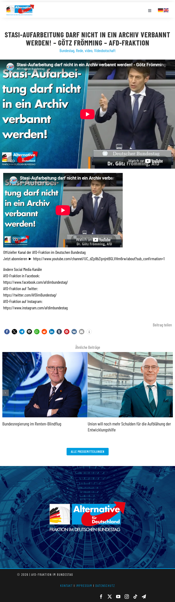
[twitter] (110, 597)
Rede (79, 50)
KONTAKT (66, 585)
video (88, 50)
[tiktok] (135, 597)
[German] (160, 9)
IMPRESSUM (84, 585)
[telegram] (144, 597)
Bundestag (67, 50)
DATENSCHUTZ (105, 585)
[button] (7, 331)
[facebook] (101, 597)
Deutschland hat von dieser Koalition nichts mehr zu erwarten (129, 353)
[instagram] (127, 597)
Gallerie (45, 417)
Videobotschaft (104, 50)
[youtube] (118, 597)
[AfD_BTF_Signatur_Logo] (20, 6)
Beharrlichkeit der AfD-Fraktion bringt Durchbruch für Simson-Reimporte (44, 353)
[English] (166, 9)
